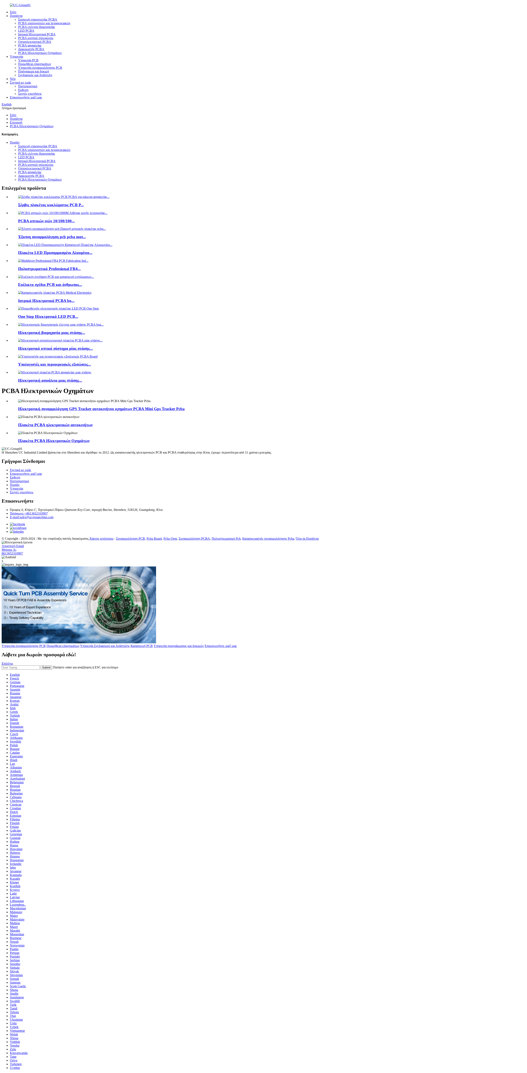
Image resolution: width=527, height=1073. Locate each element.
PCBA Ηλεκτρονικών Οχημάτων (40, 53)
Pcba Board (154, 538)
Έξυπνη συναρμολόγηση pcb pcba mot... (52, 237)
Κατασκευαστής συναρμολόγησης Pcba (268, 538)
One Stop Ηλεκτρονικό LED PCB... (48, 316)
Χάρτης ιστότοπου (101, 538)
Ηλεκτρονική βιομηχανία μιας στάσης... (51, 332)
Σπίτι (13, 12)
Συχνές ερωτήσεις (30, 93)
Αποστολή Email (13, 546)
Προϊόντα (16, 16)
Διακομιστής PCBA (31, 49)
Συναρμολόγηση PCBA (194, 538)
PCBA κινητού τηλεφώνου (35, 38)
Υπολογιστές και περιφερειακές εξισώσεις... (54, 364)
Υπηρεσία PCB (28, 60)
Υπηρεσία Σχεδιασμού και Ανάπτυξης (105, 646)
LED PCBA (26, 30)
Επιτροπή (16, 122)
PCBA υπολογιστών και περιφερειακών (44, 23)
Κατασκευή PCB (142, 646)
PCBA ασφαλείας (29, 45)
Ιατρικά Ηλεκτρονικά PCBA (37, 34)
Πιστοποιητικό (27, 86)
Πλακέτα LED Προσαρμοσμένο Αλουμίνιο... (55, 252)
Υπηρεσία (16, 56)
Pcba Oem (170, 538)
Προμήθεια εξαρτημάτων (34, 64)
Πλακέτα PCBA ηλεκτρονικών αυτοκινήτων (55, 425)
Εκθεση (23, 90)
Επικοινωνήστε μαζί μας (26, 97)
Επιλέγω (7, 663)
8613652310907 (12, 553)
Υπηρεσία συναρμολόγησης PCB (40, 67)
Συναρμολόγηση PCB (130, 538)
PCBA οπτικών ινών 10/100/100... (46, 221)
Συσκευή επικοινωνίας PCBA (37, 19)
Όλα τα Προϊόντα (307, 538)
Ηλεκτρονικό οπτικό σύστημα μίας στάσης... (55, 348)
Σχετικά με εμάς (20, 82)
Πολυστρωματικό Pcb (226, 538)
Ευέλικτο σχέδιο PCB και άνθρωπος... (50, 284)
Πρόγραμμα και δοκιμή (33, 71)
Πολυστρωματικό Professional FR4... (49, 269)
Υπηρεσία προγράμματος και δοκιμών (179, 646)
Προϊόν (15, 142)
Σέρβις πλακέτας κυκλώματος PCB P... (51, 205)
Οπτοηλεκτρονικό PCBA (34, 41)
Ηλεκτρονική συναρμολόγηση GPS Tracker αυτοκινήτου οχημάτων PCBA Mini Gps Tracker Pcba (101, 409)
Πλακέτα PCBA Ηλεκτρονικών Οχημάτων (54, 441)
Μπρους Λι (9, 549)
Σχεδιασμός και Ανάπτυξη (35, 75)
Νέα (12, 79)
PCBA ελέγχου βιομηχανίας (36, 27)
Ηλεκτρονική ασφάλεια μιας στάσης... (50, 380)
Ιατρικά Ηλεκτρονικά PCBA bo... (46, 300)
